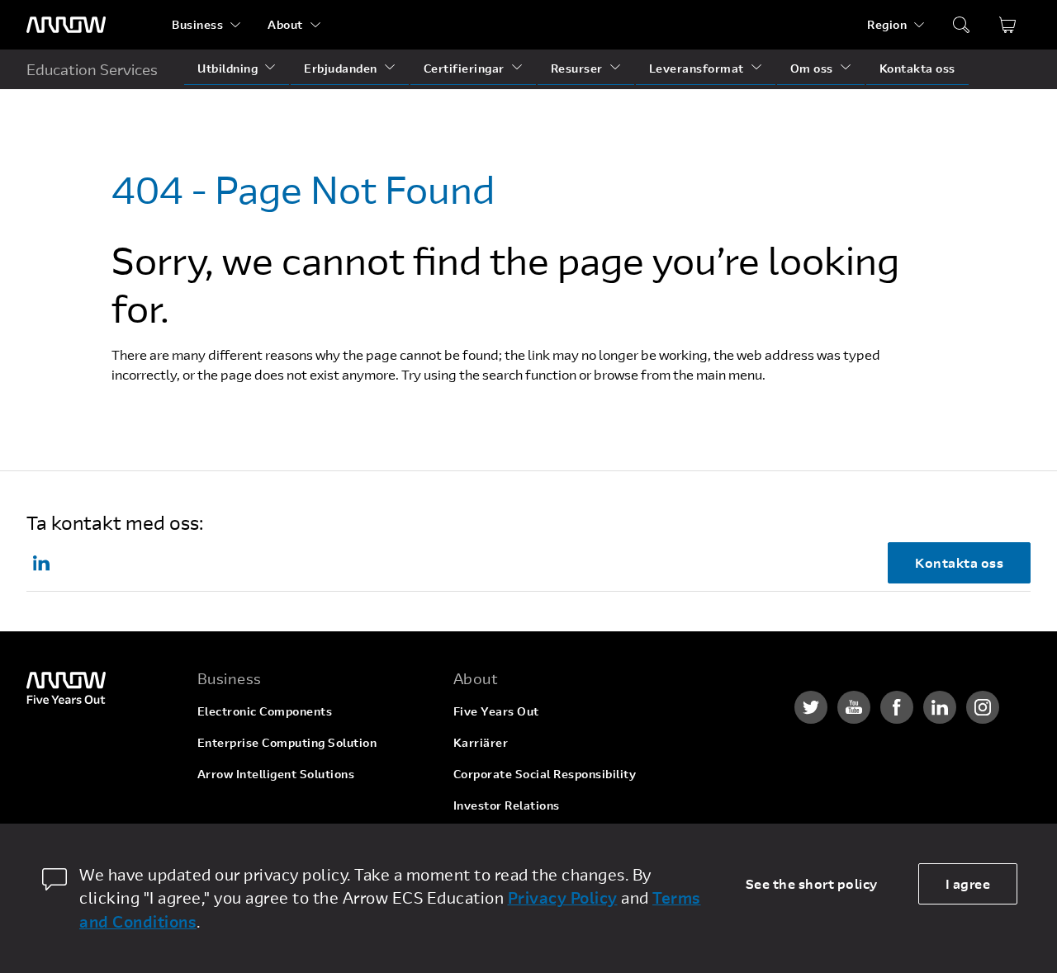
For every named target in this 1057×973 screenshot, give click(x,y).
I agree (968, 883)
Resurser (577, 68)
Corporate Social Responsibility (545, 774)
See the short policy (812, 883)
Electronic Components (265, 711)
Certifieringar (464, 68)
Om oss (811, 68)
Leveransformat (696, 68)
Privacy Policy (563, 897)
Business (197, 24)
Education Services (92, 69)
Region (887, 24)
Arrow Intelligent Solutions (276, 774)
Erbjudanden (340, 68)
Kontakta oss (917, 68)
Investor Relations (506, 805)
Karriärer (481, 742)
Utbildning (227, 68)
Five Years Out (496, 711)
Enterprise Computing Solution (287, 742)
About (285, 24)
